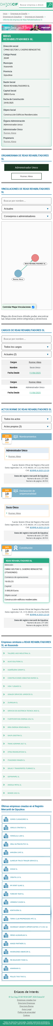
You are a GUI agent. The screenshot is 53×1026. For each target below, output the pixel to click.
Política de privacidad (26, 1012)
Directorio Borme (27, 1006)
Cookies (26, 1015)
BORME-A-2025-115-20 (39, 470)
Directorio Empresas (26, 1003)
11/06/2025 (35, 372)
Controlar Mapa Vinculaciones (17, 307)
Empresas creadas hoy (26, 1000)
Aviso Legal (26, 1009)
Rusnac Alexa (10, 133)
